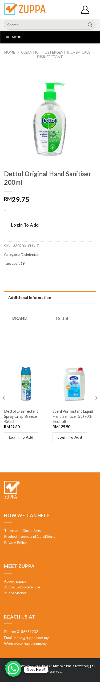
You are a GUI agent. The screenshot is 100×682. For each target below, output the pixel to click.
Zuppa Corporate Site (22, 587)
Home (9, 52)
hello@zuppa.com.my (31, 637)
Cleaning (30, 52)
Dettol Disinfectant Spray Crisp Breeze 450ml (21, 416)
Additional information (29, 297)
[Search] (90, 25)
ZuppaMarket (15, 593)
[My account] (85, 9)
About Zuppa (15, 581)
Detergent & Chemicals (67, 52)
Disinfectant (50, 56)
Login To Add (25, 225)
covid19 (18, 263)
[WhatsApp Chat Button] (13, 669)
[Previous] (3, 409)
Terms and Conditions (22, 530)
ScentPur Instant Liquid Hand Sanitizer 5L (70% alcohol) (73, 416)
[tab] (50, 297)
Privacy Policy (15, 542)
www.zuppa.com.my (30, 643)
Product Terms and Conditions (29, 536)
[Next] (96, 409)
